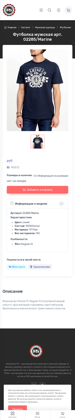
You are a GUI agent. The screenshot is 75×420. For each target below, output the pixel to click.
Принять (17, 409)
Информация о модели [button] (31, 203)
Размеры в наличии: (19, 175)
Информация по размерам (53, 175)
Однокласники (41, 266)
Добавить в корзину (39, 189)
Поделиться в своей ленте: (24, 259)
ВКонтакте (18, 266)
